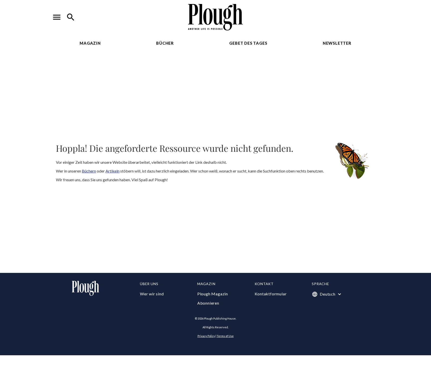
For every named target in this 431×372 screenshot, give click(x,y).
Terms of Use (225, 336)
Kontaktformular (271, 293)
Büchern (89, 171)
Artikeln (112, 171)
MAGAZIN (90, 43)
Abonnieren (208, 303)
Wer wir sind (152, 293)
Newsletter (337, 43)
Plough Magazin (212, 293)
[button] (57, 17)
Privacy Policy (206, 336)
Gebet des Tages (248, 43)
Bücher (165, 43)
